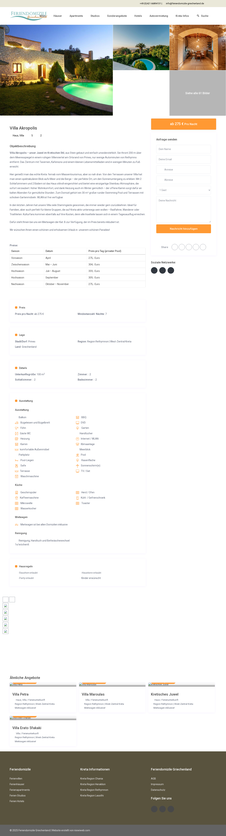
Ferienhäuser (17, 784)
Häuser (57, 15)
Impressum (157, 784)
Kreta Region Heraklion (93, 784)
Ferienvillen (16, 778)
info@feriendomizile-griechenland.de (185, 3)
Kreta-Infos (182, 15)
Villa (21, 135)
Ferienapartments (20, 789)
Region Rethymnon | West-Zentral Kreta (109, 341)
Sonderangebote (117, 15)
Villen (42, 15)
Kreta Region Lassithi (92, 795)
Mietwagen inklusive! (25, 708)
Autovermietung (159, 15)
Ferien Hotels (17, 801)
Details (23, 368)
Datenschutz (158, 789)
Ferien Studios (18, 795)
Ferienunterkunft (36, 700)
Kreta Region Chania (91, 778)
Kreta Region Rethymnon (94, 789)
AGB (153, 778)
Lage (22, 335)
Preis (22, 307)
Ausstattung (26, 400)
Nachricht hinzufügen (184, 228)
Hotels (138, 15)
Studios (95, 15)
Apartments (76, 15)
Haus (15, 135)
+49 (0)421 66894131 (150, 3)
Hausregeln (26, 566)
